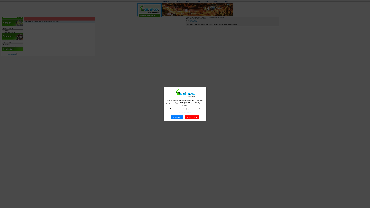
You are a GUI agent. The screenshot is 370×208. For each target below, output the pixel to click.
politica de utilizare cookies (185, 112)
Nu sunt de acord (192, 117)
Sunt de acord (177, 117)
